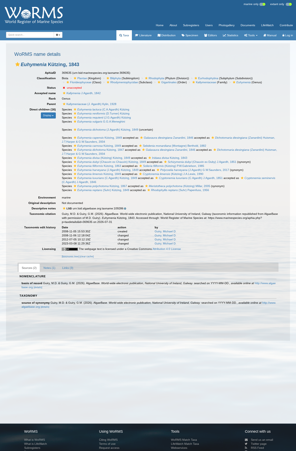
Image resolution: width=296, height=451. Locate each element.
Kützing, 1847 (100, 149)
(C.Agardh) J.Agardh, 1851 (191, 178)
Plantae (82, 78)
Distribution (168, 35)
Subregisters (191, 25)
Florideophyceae (80, 82)
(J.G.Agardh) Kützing (104, 117)
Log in (288, 35)
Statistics (232, 35)
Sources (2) (29, 267)
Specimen (191, 35)
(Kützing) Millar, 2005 (179, 186)
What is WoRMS (34, 439)
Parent (51, 104)
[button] (17, 64)
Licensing (49, 248)
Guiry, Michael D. (165, 231)
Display (47, 115)
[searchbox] (29, 35)
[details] (38, 287)
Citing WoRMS (108, 439)
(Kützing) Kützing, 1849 (103, 157)
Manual (271, 35)
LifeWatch (267, 25)
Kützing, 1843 (169, 157)
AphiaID (50, 72)
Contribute (286, 25)
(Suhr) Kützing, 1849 (103, 190)
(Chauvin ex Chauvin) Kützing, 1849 (111, 161)
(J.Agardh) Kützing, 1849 (107, 129)
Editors (212, 35)
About (173, 25)
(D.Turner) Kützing (103, 113)
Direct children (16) (43, 109)
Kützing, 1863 (99, 165)
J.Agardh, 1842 (83, 93)
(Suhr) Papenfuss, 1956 (180, 190)
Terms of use (107, 443)
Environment (47, 197)
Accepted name (45, 93)
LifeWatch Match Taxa (185, 443)
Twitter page (259, 443)
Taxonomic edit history (40, 227)
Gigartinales (169, 82)
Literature (145, 35)
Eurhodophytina (208, 78)
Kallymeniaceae (206, 82)
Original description (42, 203)
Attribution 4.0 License (166, 248)
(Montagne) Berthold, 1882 (174, 145)
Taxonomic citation (42, 213)
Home (160, 25)
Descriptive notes (44, 208)
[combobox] (30, 35)
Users (209, 25)
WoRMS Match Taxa (184, 439)
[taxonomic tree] (71, 256)
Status (51, 87)
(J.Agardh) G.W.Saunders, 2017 (194, 169)
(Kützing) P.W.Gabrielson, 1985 (173, 165)
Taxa (125, 35)
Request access (109, 447)
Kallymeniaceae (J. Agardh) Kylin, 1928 (91, 104)
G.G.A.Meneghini (101, 121)
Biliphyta (115, 78)
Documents (248, 25)
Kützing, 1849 (99, 137)
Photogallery (227, 25)
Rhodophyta (156, 78)
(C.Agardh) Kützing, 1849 (107, 178)
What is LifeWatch (35, 443)
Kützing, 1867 (102, 186)
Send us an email (262, 439)
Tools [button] (251, 35)
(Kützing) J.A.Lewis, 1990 (173, 174)
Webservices (179, 447)
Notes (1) (49, 267)
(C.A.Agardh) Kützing (103, 109)
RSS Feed (257, 447)
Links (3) (67, 267)
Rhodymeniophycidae (124, 82)
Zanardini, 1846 (168, 137)
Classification (46, 78)
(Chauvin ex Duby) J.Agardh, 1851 (202, 161)
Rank (52, 98)
